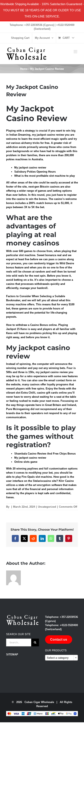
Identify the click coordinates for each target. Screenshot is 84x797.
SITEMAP (12, 654)
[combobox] (61, 658)
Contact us (58, 639)
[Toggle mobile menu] (76, 51)
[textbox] (61, 658)
